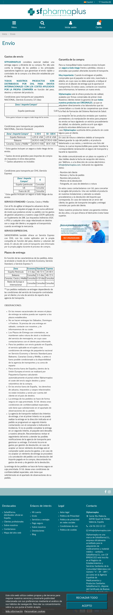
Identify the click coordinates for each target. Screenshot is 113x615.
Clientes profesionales (14, 522)
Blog (34, 534)
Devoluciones (38, 531)
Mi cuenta (36, 512)
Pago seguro (37, 523)
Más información (14, 611)
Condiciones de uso (69, 526)
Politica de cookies (68, 530)
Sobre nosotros (11, 525)
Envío (34, 516)
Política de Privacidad (69, 516)
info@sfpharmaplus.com (70, 165)
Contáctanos (9, 529)
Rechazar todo (87, 597)
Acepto (87, 605)
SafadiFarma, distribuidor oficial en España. (13, 515)
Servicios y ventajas (40, 520)
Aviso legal (64, 512)
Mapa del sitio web (12, 533)
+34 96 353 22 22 (97, 526)
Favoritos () (106, 2)
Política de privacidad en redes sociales (69, 521)
